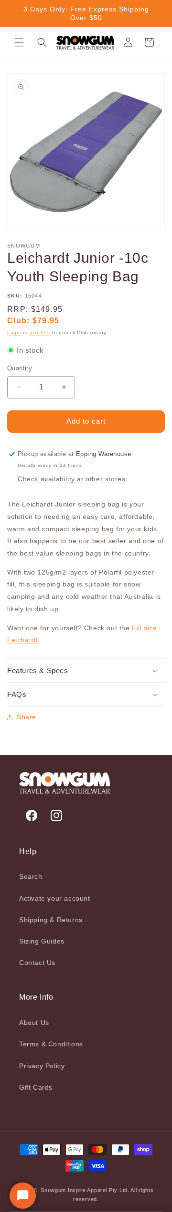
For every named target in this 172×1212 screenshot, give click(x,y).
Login (14, 332)
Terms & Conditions (51, 1044)
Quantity (19, 368)
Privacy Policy (41, 1066)
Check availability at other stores (71, 479)
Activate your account (54, 898)
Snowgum (53, 1190)
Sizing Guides (41, 941)
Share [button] (26, 717)
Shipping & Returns (51, 920)
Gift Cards (36, 1087)
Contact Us (37, 962)
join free (40, 332)
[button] (19, 42)
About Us (34, 1022)
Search (31, 876)
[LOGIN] (128, 42)
